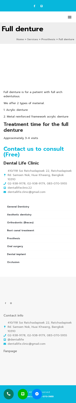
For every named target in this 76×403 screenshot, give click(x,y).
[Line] (41, 6)
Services (32, 39)
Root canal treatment (20, 230)
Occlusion (13, 262)
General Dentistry (18, 206)
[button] (69, 17)
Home (20, 39)
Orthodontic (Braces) (20, 222)
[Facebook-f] (34, 6)
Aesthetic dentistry (19, 214)
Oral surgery (15, 246)
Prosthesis (48, 39)
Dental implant (16, 254)
